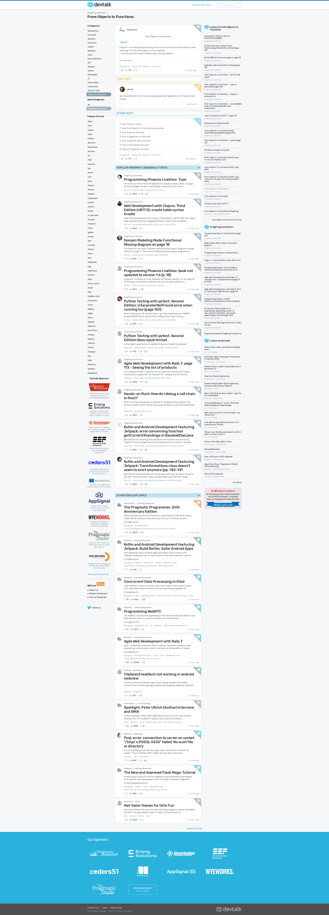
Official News (218, 459)
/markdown (93, 373)
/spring (91, 339)
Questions (137, 670)
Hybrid (90, 71)
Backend (127, 577)
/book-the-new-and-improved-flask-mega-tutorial (145, 790)
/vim (90, 177)
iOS (89, 63)
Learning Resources (145, 503)
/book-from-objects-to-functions (146, 66)
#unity (141, 816)
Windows (92, 51)
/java (90, 181)
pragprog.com (132, 522)
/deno (90, 317)
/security (91, 164)
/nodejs (91, 335)
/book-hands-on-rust (143, 411)
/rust (90, 126)
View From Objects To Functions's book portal (142, 128)
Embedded (92, 74)
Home (124, 149)
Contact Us (92, 908)
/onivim (91, 207)
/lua (89, 356)
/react (90, 228)
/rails (161, 655)
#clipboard (137, 692)
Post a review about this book (135, 145)
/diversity (92, 364)
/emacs (91, 190)
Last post (193, 159)
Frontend (208, 389)
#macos (127, 757)
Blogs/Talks (218, 398)
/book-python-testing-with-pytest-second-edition (154, 320)
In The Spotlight (144, 703)
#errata (127, 190)
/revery (91, 347)
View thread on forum (131, 124)
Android (127, 540)
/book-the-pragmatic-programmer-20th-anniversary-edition (150, 529)
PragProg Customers (97, 13)
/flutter (91, 249)
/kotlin (158, 563)
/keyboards (93, 147)
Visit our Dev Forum (201, 5)
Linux (206, 371)
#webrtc (158, 626)
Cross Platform (94, 59)
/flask (145, 787)
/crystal (91, 219)
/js (151, 626)
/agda (90, 313)
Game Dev (128, 801)
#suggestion (125, 66)
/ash (90, 258)
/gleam (91, 232)
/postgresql (143, 757)
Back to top (192, 828)
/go (89, 168)
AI (205, 352)
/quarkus (91, 369)
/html (90, 254)
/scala (90, 288)
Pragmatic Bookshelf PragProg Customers (222, 334)
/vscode (91, 245)
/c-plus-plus (93, 215)
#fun (148, 816)
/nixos (90, 305)
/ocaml (91, 236)
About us (93, 590)
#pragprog (128, 526)
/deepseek (92, 262)
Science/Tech (94, 90)
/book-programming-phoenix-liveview (148, 190)
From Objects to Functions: (111, 16)
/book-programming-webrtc (175, 626)
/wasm (91, 130)
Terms (111, 911)
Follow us (96, 607)
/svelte (91, 202)
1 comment (127, 60)
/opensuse (92, 271)
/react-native (93, 283)
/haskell (91, 194)
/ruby (155, 655)
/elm (89, 241)
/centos (91, 275)
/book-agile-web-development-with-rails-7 (152, 378)
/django (91, 322)
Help (104, 908)
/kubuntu (92, 326)
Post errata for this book (133, 132)
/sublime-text (94, 296)
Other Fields (93, 82)
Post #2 (193, 104)
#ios (125, 816)
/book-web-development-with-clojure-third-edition (154, 225)
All (89, 104)
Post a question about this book (136, 141)
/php (90, 279)
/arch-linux (92, 330)
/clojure (91, 185)
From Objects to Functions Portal (226, 220)
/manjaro (91, 352)
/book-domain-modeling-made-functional (150, 255)
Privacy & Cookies (124, 911)
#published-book (141, 526)
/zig (89, 266)
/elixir (136, 596)
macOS (91, 47)
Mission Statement (98, 593)
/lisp (89, 292)
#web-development (142, 655)
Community (129, 703)
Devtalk (225, 340)
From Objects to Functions (224, 28)
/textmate (92, 300)
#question (128, 348)
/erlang (91, 138)
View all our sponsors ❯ (97, 574)
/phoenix (134, 722)
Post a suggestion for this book (136, 136)
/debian (91, 309)
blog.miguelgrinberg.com (137, 783)
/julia (90, 360)
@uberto (124, 42)
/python (137, 787)
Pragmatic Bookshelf (97, 94)
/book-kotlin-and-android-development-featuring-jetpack (159, 446)
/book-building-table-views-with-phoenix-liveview (161, 722)
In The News (213, 352)
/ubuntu (91, 343)
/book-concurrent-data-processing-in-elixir (175, 596)
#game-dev (149, 563)
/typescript (93, 198)
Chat (137, 801)
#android (138, 563)
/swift (90, 172)
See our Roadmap (97, 597)
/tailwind (91, 224)
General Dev (129, 503)
